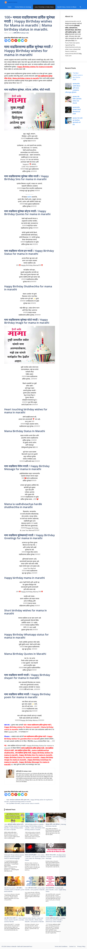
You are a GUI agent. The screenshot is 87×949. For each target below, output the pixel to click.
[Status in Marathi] (10, 2)
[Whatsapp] (19, 40)
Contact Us (72, 946)
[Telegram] (22, 40)
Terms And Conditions (61, 946)
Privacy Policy (81, 946)
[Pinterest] (15, 40)
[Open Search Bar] (80, 7)
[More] (25, 40)
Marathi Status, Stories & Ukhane (66, 7)
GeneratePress (27, 946)
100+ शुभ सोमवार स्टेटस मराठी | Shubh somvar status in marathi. (22, 803)
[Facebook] (5, 40)
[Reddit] (12, 40)
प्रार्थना (29, 197)
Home (9, 7)
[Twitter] (9, 40)
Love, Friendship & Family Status (44, 7)
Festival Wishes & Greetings (23, 7)
